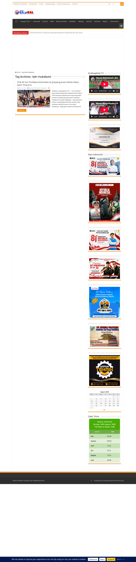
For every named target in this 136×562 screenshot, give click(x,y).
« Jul (104, 410)
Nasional (45, 21)
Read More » (21, 110)
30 (118, 405)
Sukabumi (44, 88)
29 (113, 405)
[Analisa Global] (24, 12)
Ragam (105, 21)
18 (96, 403)
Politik (52, 21)
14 (109, 401)
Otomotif (89, 21)
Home (16, 21)
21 (109, 403)
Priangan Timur (25, 21)
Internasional (114, 21)
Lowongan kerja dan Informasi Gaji (113, 480)
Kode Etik (74, 4)
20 (105, 403)
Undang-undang (50, 4)
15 (113, 401)
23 (118, 403)
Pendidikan (72, 21)
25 (96, 405)
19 (101, 403)
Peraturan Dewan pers (63, 4)
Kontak (41, 4)
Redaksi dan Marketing (20, 4)
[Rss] (109, 4)
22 (113, 403)
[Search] (122, 4)
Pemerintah (36, 21)
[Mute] (114, 91)
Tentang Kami (33, 4)
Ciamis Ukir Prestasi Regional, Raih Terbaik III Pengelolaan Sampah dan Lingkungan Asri (55, 32)
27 (105, 405)
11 (96, 401)
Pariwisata (97, 21)
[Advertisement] (68, 55)
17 (91, 403)
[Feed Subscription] (84, 76)
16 (118, 401)
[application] (104, 84)
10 (91, 401)
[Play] (92, 91)
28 (109, 405)
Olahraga (81, 21)
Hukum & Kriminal (61, 21)
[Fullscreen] (117, 91)
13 (105, 401)
